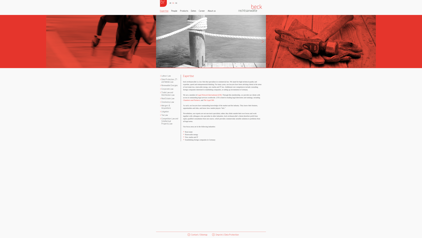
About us (212, 11)
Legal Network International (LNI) (209, 95)
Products (184, 11)
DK (176, 3)
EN (173, 3)
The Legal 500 (209, 100)
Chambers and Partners (191, 100)
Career (202, 11)
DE (170, 3)
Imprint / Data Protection (227, 235)
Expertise (164, 11)
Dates (193, 11)
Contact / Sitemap (199, 235)
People (174, 11)
